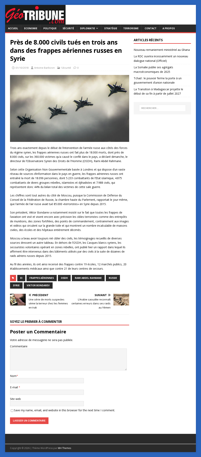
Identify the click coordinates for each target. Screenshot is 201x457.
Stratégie (110, 28)
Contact (150, 28)
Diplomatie (87, 28)
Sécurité (68, 28)
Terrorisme (131, 28)
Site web (15, 399)
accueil (13, 28)
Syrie (16, 285)
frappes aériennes (41, 278)
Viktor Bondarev (38, 285)
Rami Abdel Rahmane (88, 278)
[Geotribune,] (35, 22)
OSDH (64, 278)
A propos (169, 28)
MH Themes (64, 448)
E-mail (14, 387)
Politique (50, 28)
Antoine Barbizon (44, 67)
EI (21, 278)
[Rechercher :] (162, 108)
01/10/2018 (22, 67)
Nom (13, 376)
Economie (30, 28)
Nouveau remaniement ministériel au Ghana (162, 50)
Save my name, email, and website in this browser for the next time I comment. (64, 410)
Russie (113, 278)
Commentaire (18, 346)
